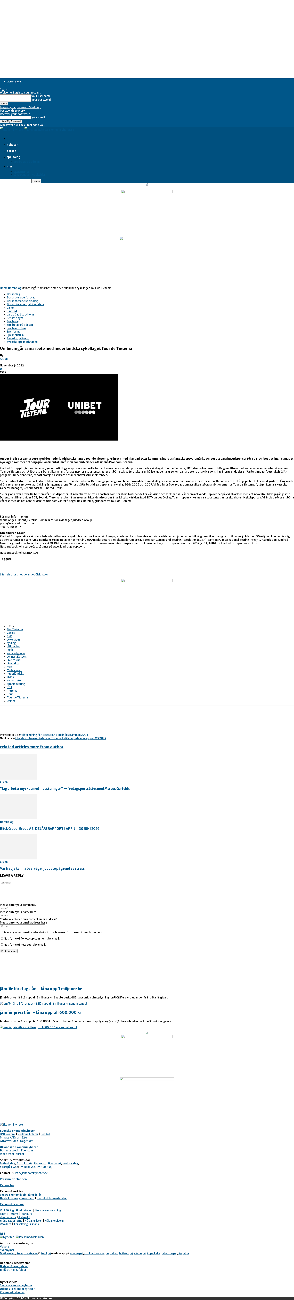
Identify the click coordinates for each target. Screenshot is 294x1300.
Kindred (12, 311)
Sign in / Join (14, 81)
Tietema (12, 690)
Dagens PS (27, 1141)
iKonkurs (26, 1214)
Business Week (9, 1150)
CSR (9, 636)
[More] (55, 718)
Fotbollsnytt (24, 1163)
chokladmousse (94, 1253)
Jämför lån (35, 1194)
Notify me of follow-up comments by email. (32, 938)
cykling (11, 643)
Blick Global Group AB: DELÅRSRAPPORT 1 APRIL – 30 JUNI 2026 (50, 829)
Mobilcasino (14, 670)
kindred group (16, 653)
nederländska (15, 673)
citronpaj (140, 1253)
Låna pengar (21, 171)
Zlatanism (40, 1163)
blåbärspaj (126, 1253)
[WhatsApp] (42, 718)
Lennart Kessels (17, 656)
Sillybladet (54, 1163)
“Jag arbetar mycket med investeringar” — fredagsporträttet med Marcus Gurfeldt (65, 789)
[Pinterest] (30, 718)
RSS (2, 1233)
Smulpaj (46, 1253)
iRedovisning (24, 1210)
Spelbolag (13, 157)
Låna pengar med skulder (29, 174)
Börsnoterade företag (21, 297)
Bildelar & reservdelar (14, 1266)
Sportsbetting (16, 684)
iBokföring (7, 1210)
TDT (9, 687)
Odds (10, 677)
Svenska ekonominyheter (17, 1130)
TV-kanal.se (27, 1166)
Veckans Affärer (28, 1134)
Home (3, 288)
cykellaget (13, 639)
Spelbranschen (16, 328)
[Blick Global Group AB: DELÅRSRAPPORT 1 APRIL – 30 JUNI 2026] (18, 818)
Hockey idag (70, 1163)
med (9, 666)
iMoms (14, 1214)
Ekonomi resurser (12, 1204)
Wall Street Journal (12, 1154)
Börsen (11, 150)
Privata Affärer (10, 1137)
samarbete (14, 680)
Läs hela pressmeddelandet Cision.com (24, 574)
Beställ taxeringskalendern (17, 1198)
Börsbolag (14, 288)
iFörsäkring (20, 1224)
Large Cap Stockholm (20, 314)
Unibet (11, 701)
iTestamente (8, 1217)
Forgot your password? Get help (20, 107)
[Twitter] (17, 718)
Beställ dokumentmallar (52, 1198)
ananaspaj (76, 1253)
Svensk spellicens (18, 338)
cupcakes (112, 1253)
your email (38, 117)
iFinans (34, 1224)
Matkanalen (7, 1253)
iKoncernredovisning (48, 1210)
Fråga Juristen (33, 1220)
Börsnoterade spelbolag (22, 301)
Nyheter (12, 144)
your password (41, 99)
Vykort (4, 1246)
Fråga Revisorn (54, 1220)
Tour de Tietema (17, 697)
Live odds (13, 663)
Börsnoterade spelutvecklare (25, 304)
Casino (11, 632)
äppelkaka (153, 1253)
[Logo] (12, 129)
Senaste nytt (15, 318)
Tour (10, 694)
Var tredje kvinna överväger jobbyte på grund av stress (42, 869)
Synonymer (7, 1250)
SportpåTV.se (9, 1166)
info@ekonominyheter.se (31, 1173)
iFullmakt (24, 1217)
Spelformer (14, 331)
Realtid (45, 1134)
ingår (10, 649)
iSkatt (4, 1214)
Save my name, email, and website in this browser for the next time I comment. (53, 932)
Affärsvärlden (9, 1141)
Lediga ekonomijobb (13, 1194)
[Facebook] (5, 718)
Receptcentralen (27, 1253)
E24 (24, 1137)
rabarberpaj (169, 1253)
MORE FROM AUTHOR (46, 746)
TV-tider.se (43, 1166)
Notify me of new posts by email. (25, 944)
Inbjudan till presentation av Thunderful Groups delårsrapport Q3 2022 (60, 738)
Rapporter (7, 1185)
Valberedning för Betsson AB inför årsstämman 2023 (54, 734)
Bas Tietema (15, 629)
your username (41, 96)
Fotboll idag (7, 1163)
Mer (9, 166)
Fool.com (27, 1150)
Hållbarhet (13, 646)
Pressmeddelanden (13, 1179)
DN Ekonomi (7, 1134)
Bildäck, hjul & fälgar (13, 1269)
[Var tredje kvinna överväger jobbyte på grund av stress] (18, 858)
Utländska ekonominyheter (19, 1147)
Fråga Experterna (11, 1220)
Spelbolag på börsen (27, 161)
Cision (10, 307)
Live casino (14, 660)
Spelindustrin (15, 335)
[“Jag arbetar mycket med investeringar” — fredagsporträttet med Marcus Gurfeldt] (18, 778)
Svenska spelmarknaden (22, 341)
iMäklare (5, 1224)
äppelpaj (184, 1253)
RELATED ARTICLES (14, 746)
